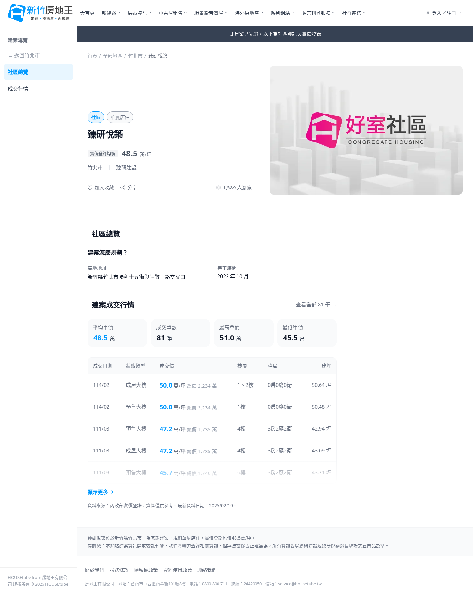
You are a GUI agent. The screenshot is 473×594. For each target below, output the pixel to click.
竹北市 (135, 55)
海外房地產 (247, 13)
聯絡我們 (207, 570)
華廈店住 (120, 117)
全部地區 (112, 55)
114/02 (101, 384)
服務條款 (119, 570)
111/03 (101, 428)
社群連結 (351, 13)
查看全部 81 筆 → (316, 304)
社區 (96, 117)
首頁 (92, 55)
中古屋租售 (171, 13)
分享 (132, 187)
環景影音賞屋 (208, 13)
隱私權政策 (146, 570)
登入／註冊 (444, 13)
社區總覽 (18, 72)
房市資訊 (137, 13)
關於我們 (94, 570)
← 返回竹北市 (24, 55)
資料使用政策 (177, 570)
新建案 (109, 13)
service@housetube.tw (300, 584)
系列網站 (280, 13)
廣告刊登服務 (315, 13)
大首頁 (87, 13)
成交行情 (18, 88)
